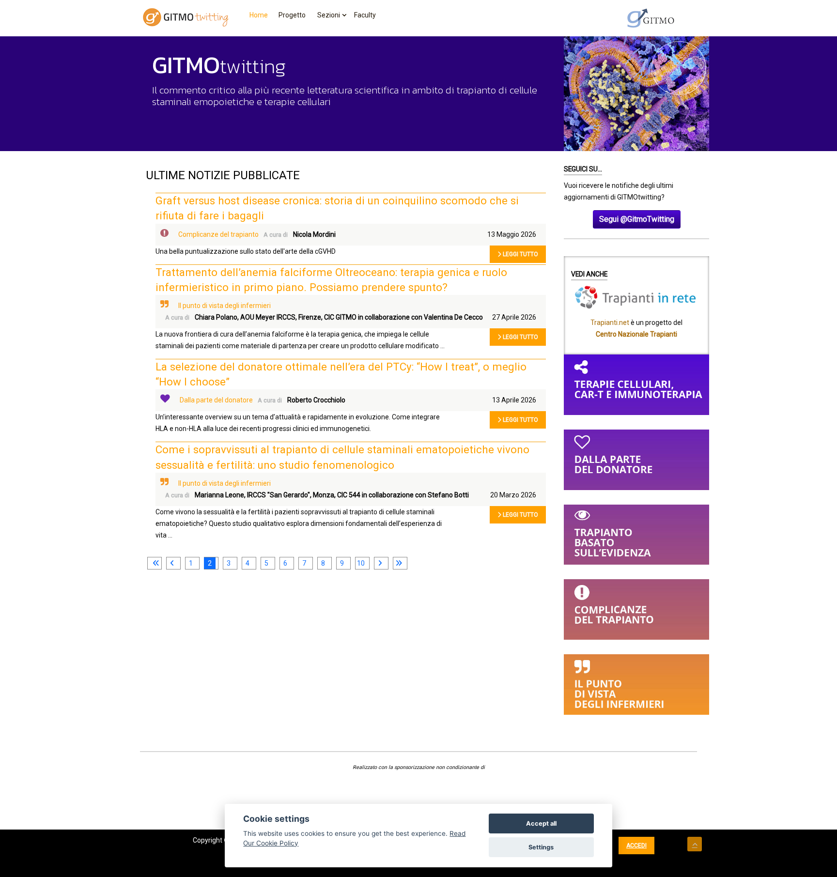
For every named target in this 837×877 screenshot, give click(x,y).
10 (361, 563)
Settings (541, 847)
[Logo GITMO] (651, 18)
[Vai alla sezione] (636, 384)
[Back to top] (694, 844)
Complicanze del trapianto (218, 234)
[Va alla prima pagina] (154, 563)
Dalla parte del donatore (216, 400)
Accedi (636, 845)
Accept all (541, 823)
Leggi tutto (519, 254)
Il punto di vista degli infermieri (224, 305)
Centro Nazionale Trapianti (636, 334)
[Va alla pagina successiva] (380, 563)
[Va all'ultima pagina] (398, 563)
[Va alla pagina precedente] (172, 563)
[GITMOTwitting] (186, 17)
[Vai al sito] (636, 296)
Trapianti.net (609, 322)
